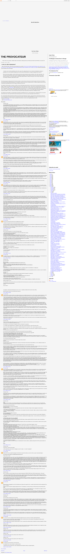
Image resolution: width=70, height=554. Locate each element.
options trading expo (55, 121)
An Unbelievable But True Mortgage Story (56, 270)
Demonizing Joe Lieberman (54, 229)
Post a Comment (3, 548)
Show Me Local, (58, 63)
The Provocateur (13, 56)
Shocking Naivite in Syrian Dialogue (55, 258)
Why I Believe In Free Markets (55, 255)
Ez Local (52, 62)
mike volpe (4, 183)
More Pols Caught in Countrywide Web (56, 237)
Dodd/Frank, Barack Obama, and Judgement (57, 217)
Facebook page (56, 64)
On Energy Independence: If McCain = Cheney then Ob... (58, 199)
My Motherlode (53, 68)
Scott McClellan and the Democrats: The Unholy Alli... (58, 264)
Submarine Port (55, 72)
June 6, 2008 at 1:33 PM (6, 193)
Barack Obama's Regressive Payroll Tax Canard (57, 235)
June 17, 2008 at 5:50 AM (6, 450)
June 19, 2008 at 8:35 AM (6, 480)
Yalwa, (54, 61)
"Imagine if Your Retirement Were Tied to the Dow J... (58, 236)
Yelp (67, 60)
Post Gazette (64, 67)
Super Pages (51, 61)
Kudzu (55, 62)
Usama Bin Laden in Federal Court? (55, 223)
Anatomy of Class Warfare (54, 230)
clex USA (54, 63)
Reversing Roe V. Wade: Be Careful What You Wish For (58, 252)
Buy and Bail (52, 242)
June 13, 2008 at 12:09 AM (7, 292)
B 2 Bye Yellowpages (64, 63)
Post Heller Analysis (53, 205)
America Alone (12, 87)
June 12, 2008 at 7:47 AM (6, 253)
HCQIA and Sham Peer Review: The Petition (57, 213)
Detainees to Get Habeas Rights (55, 241)
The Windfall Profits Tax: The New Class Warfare (57, 249)
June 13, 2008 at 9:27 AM (6, 390)
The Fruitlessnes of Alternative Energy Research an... (58, 216)
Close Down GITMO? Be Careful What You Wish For (58, 239)
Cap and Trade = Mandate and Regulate (56, 267)
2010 (51, 184)
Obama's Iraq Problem (54, 193)
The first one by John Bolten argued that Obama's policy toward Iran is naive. (34, 66)
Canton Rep (60, 67)
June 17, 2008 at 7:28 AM (6, 470)
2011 (51, 183)
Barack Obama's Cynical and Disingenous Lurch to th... (58, 203)
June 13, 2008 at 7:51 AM (6, 319)
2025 (51, 174)
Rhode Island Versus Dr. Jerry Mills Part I (56, 263)
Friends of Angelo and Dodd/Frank (55, 222)
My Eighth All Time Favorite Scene (55, 271)
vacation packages (56, 122)
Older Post (45, 550)
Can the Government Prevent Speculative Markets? (58, 265)
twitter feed (61, 64)
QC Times (52, 64)
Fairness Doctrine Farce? (54, 212)
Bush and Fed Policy (53, 245)
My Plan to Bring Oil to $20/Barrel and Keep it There (58, 233)
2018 (51, 177)
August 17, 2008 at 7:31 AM (7, 522)
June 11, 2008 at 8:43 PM (6, 228)
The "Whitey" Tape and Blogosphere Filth (56, 269)
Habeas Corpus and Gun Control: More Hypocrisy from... (58, 197)
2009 (51, 185)
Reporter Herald (54, 67)
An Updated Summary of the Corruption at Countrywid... (58, 215)
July (51, 191)
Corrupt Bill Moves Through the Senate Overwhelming (58, 210)
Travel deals (50, 122)
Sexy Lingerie (54, 153)
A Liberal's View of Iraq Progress (55, 243)
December (52, 187)
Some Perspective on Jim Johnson (55, 251)
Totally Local (63, 68)
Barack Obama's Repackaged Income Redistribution (58, 196)
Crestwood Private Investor (64, 62)
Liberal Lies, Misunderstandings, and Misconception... (58, 232)
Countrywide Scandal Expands (55, 219)
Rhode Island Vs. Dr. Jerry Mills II (55, 254)
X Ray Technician (57, 89)
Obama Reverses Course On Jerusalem (56, 256)
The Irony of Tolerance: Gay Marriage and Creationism (58, 224)
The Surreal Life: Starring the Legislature (56, 200)
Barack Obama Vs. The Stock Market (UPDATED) (58, 257)
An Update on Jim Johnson (54, 248)
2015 (51, 180)
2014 (51, 181)
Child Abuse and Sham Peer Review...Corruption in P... (58, 206)
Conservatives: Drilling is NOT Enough (56, 238)
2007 (51, 276)
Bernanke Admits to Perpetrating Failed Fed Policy (58, 261)
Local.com (57, 61)
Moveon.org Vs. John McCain (55, 225)
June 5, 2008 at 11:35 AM (6, 134)
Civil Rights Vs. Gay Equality (55, 202)
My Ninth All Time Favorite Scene (55, 268)
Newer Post (2, 550)
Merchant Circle (61, 61)
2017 (51, 178)
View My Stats (51, 170)
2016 (51, 179)
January (52, 275)
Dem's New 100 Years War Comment (56, 246)
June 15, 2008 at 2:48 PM (6, 399)
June (51, 192)
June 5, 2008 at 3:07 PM (6, 154)
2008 (51, 186)
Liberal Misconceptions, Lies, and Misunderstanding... (58, 234)
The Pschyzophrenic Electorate (55, 262)
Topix (65, 61)
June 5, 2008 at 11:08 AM (6, 119)
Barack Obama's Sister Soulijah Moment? (56, 231)
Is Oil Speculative (53, 204)
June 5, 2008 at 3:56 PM (6, 182)
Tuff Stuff (59, 68)
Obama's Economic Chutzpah (55, 209)
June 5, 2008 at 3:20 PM (6, 168)
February (52, 274)
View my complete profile (52, 281)
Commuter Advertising (52, 127)
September (52, 189)
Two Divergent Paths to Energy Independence (57, 226)
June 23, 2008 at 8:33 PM (6, 506)
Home (24, 550)
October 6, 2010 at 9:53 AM (7, 527)
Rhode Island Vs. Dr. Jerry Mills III (55, 250)
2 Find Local (58, 62)
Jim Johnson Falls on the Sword (55, 244)
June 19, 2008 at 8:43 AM (6, 493)
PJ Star (64, 64)
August (52, 190)
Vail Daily (57, 68)
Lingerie (50, 153)
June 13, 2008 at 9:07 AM (6, 366)
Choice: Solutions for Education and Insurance (57, 198)
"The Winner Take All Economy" (55, 228)
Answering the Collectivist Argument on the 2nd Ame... (58, 194)
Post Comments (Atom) (8, 552)
